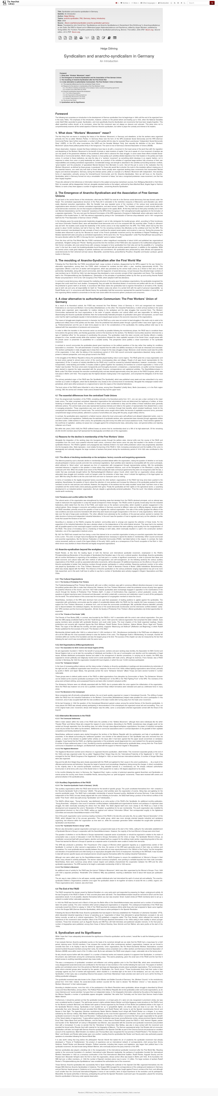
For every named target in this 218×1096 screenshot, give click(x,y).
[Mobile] (171, 3)
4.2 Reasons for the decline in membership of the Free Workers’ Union (82, 86)
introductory (101, 18)
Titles (96, 1092)
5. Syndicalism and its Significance (72, 102)
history (93, 18)
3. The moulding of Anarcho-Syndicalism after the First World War (83, 80)
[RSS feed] (174, 3)
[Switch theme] (184, 3)
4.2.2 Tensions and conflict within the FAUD (74, 89)
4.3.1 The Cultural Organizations (71, 93)
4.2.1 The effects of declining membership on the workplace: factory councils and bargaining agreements (91, 88)
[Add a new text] (181, 3)
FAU (81, 18)
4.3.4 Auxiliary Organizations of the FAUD (74, 98)
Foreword (63, 73)
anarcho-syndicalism (71, 18)
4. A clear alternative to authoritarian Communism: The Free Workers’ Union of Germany (91, 82)
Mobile (125, 1092)
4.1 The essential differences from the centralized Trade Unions (80, 84)
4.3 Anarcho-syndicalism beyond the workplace (75, 91)
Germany (87, 18)
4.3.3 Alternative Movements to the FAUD (74, 96)
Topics (108, 1092)
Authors (102, 1092)
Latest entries (117, 1092)
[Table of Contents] (117, 3)
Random (81, 1092)
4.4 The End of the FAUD (68, 100)
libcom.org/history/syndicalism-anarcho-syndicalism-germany (87, 23)
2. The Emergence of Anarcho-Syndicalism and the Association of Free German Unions (90, 77)
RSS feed (89, 1092)
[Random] (178, 3)
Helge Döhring (69, 16)
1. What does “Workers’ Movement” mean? (75, 75)
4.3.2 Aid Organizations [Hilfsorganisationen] (75, 95)
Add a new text (134, 1092)
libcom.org (149, 30)
